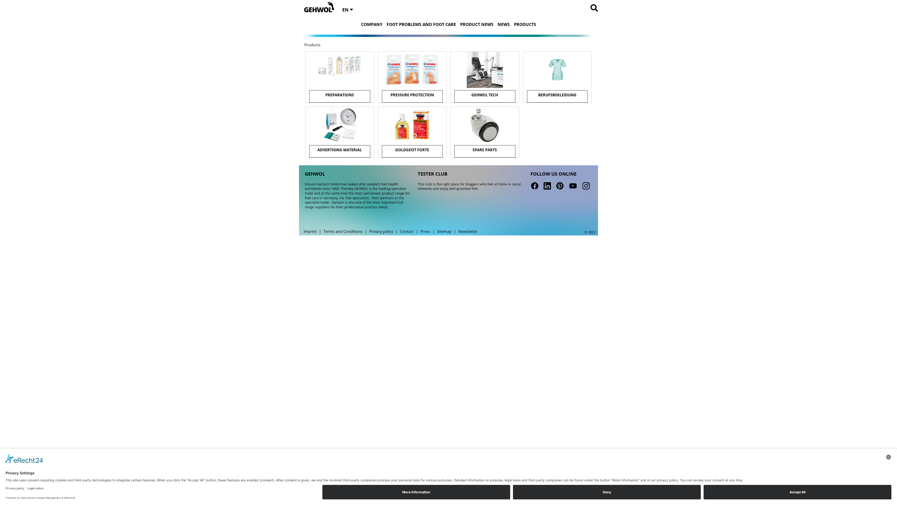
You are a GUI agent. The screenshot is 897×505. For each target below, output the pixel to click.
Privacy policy (381, 231)
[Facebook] (534, 186)
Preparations (339, 94)
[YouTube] (573, 186)
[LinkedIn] (547, 186)
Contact (407, 231)
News (504, 24)
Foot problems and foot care (421, 24)
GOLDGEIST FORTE (412, 149)
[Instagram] (585, 186)
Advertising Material (339, 149)
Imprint (310, 231)
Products (525, 24)
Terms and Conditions (343, 231)
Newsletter (467, 231)
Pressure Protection (412, 94)
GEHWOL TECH (484, 94)
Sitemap (444, 231)
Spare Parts (485, 149)
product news (476, 24)
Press (425, 231)
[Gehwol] (317, 7)
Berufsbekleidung (557, 94)
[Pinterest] (560, 186)
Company (371, 24)
